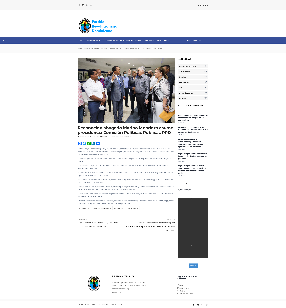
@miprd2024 (184, 288)
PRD (142, 208)
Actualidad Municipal (187, 66)
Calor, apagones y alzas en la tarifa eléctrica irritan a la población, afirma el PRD (193, 117)
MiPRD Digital (149, 40)
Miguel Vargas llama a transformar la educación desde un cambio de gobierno (192, 156)
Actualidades (184, 72)
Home (80, 48)
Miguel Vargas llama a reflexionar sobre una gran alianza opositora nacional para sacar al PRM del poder (192, 169)
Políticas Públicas (132, 208)
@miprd (182, 285)
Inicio (82, 40)
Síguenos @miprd (184, 190)
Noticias (129, 40)
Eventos (182, 77)
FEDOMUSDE (184, 82)
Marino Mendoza (84, 208)
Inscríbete (138, 40)
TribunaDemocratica (186, 294)
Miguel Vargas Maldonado (102, 208)
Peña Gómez (118, 208)
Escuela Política (163, 40)
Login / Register (203, 5)
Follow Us (193, 265)
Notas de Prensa (90, 48)
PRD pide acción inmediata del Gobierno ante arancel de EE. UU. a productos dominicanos (193, 129)
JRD (180, 88)
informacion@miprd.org (120, 289)
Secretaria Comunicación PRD (121, 137)
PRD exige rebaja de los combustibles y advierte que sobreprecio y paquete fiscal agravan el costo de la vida (190, 143)
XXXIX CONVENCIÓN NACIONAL (113, 40)
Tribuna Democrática (193, 40)
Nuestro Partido (93, 40)
